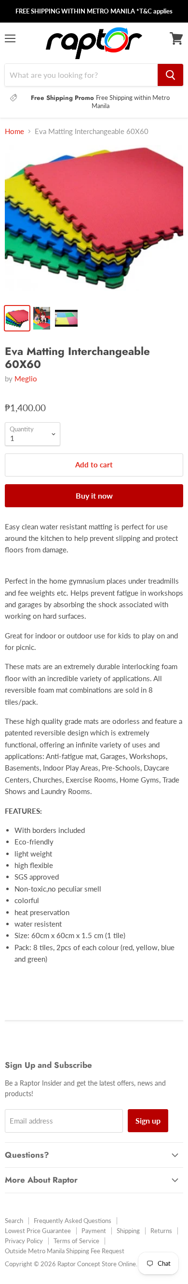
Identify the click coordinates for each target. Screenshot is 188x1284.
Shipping (128, 1231)
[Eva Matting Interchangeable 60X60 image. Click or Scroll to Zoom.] (94, 221)
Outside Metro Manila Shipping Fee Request (64, 1251)
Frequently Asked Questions (72, 1220)
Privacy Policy (24, 1241)
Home (14, 131)
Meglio (25, 378)
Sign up (148, 1120)
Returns (161, 1231)
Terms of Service (76, 1241)
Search (14, 1220)
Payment (93, 1231)
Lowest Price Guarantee (38, 1231)
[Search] (170, 75)
